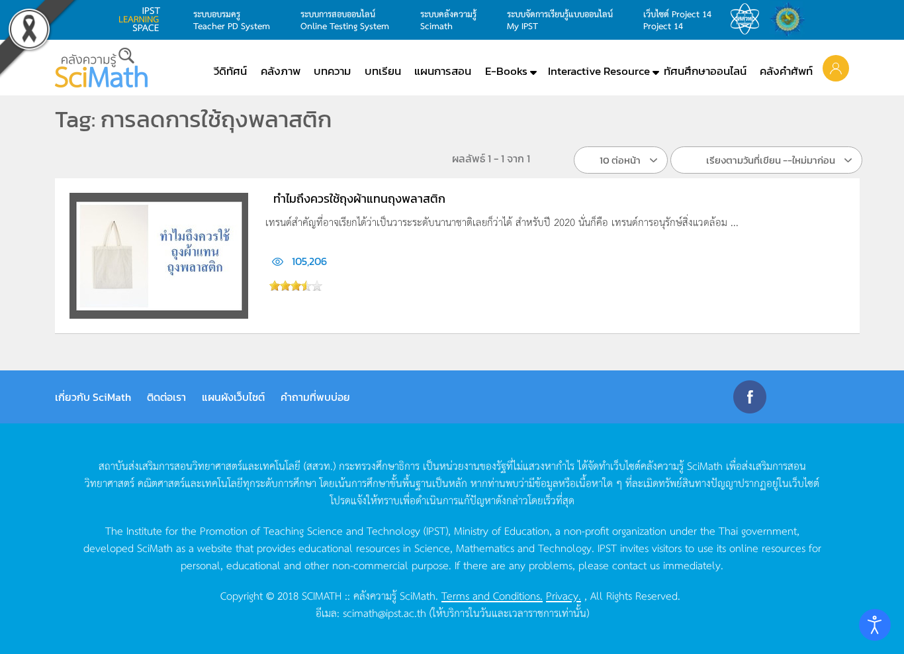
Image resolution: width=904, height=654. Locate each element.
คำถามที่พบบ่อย (315, 397)
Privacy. (563, 595)
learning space (143, 19)
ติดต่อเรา (166, 397)
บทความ (332, 71)
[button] (836, 68)
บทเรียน (383, 71)
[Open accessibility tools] (875, 625)
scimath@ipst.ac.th (384, 612)
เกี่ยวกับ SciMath (93, 397)
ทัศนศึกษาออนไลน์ (705, 71)
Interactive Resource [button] (599, 71)
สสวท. (748, 19)
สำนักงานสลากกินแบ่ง (791, 19)
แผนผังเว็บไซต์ (233, 397)
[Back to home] (101, 67)
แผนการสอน (442, 71)
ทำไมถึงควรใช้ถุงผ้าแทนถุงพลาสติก (359, 198)
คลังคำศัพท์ (786, 71)
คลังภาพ (280, 71)
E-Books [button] (506, 71)
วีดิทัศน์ (230, 71)
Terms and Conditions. (492, 595)
